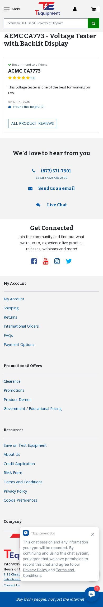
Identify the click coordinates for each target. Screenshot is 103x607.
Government (14, 408)
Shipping (11, 307)
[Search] (93, 23)
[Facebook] (36, 260)
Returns (10, 317)
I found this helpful (28, 107)
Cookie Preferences (20, 500)
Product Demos (17, 399)
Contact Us (12, 585)
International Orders (21, 326)
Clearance (12, 381)
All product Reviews (32, 123)
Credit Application (19, 463)
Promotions (14, 390)
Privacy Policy (15, 491)
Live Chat (56, 204)
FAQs (8, 335)
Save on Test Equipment (25, 445)
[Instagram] (59, 260)
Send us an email (56, 188)
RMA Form (13, 472)
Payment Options (19, 344)
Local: (51, 178)
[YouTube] (47, 260)
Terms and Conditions (23, 481)
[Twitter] (69, 260)
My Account (14, 298)
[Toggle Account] (75, 9)
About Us (12, 454)
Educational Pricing (45, 408)
